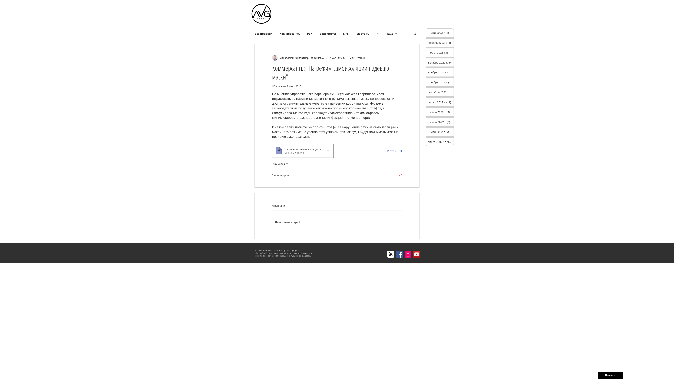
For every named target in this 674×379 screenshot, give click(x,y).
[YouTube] (416, 254)
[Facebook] (399, 254)
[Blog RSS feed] (390, 254)
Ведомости (327, 33)
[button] (415, 33)
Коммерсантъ (289, 33)
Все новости (263, 33)
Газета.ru (362, 33)
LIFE (346, 33)
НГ (378, 33)
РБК (309, 33)
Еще (390, 33)
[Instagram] (408, 254)
